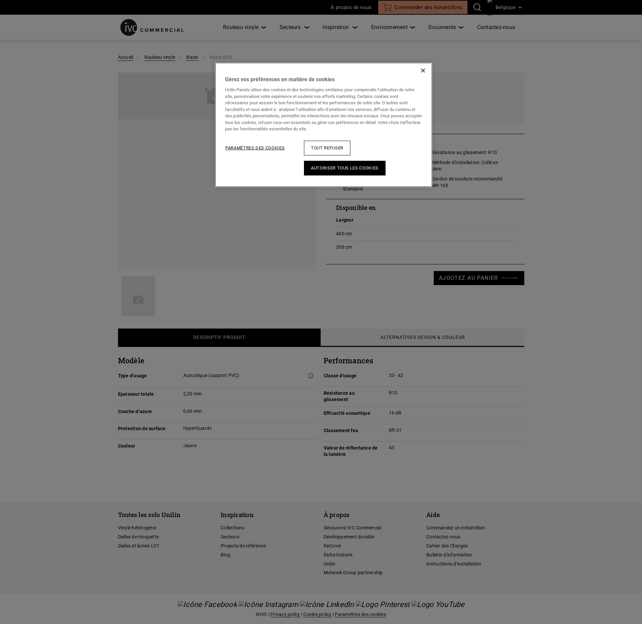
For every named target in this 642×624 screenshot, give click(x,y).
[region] (323, 125)
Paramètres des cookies (255, 147)
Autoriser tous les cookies (345, 167)
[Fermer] (423, 70)
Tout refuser (327, 147)
